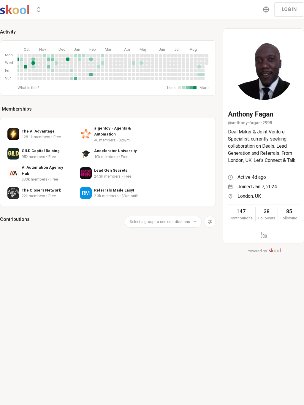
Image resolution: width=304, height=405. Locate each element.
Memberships (17, 109)
